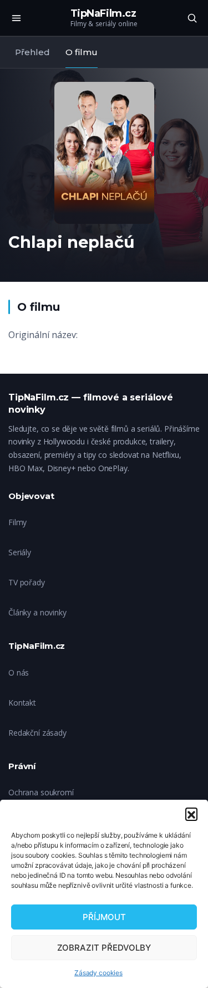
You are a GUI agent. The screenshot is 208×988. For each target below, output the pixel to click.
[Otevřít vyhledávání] (192, 18)
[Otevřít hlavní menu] (16, 18)
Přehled (32, 52)
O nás (18, 672)
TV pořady (26, 582)
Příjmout (104, 917)
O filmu (81, 52)
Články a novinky (37, 612)
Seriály (19, 552)
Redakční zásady (37, 732)
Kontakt (22, 702)
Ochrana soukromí (41, 792)
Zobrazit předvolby (104, 947)
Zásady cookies (98, 973)
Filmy (17, 522)
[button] (191, 813)
